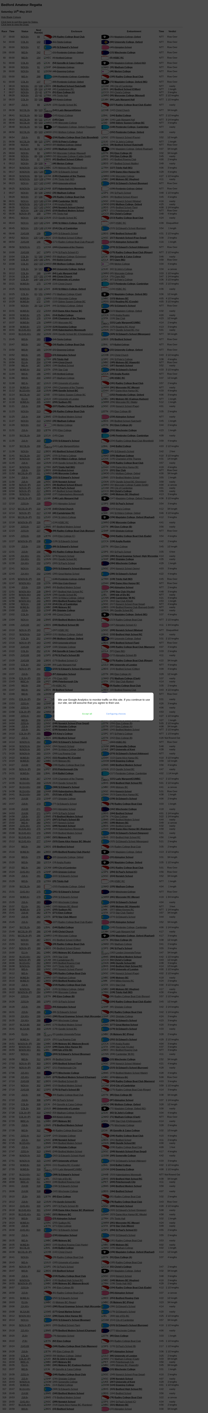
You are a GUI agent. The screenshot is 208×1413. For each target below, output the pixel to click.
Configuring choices (116, 714)
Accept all (87, 714)
